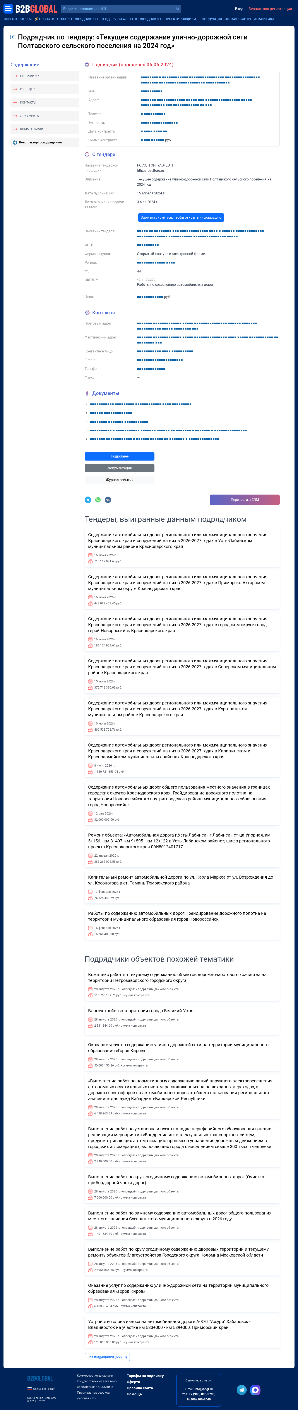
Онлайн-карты (238, 19)
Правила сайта (140, 1388)
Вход (239, 9)
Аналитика (264, 19)
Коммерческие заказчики (95, 1375)
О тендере (28, 89)
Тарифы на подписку (145, 1376)
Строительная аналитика (95, 1387)
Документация (120, 468)
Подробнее (119, 456)
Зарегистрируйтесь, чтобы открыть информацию (181, 217)
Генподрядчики (144, 19)
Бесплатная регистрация (270, 9)
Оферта (133, 1382)
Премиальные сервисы (93, 1392)
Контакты (28, 102)
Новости (46, 19)
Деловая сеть (86, 1398)
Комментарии (31, 129)
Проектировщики (180, 19)
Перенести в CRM (245, 500)
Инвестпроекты (17, 19)
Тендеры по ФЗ (114, 19)
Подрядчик (29, 76)
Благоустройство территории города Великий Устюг (141, 1010)
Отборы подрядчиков (76, 19)
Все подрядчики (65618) (107, 1357)
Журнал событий (120, 480)
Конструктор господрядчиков (41, 142)
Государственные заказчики (97, 1381)
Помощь (134, 1394)
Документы (29, 115)
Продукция (212, 19)
